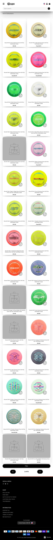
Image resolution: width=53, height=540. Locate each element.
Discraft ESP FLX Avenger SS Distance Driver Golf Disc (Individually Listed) (38, 330)
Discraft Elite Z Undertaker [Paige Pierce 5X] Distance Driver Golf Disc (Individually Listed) (14, 240)
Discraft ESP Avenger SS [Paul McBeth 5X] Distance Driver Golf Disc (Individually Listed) (14, 300)
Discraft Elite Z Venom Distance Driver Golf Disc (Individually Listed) (38, 240)
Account (47, 4)
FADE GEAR (5, 494)
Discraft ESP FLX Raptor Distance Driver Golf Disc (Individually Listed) (14, 389)
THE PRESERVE (6, 501)
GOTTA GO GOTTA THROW (9, 497)
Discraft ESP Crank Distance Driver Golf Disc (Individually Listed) (38, 300)
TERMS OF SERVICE (8, 514)
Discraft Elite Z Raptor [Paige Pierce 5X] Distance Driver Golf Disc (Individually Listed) (14, 181)
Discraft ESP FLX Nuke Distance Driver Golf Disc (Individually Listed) (38, 359)
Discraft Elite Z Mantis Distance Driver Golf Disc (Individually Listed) (38, 62)
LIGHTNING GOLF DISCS (9, 499)
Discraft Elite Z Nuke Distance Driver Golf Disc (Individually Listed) (14, 92)
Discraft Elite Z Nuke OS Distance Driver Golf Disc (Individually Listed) (38, 92)
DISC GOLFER (6, 492)
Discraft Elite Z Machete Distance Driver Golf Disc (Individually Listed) (14, 62)
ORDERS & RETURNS (8, 512)
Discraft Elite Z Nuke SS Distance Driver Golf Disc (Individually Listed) (14, 121)
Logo (10, 3)
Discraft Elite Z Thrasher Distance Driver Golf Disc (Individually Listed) (38, 211)
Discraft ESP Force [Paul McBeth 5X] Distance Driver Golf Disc (38, 448)
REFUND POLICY (7, 517)
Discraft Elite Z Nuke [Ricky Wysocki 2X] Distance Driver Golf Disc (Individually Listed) (38, 121)
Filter (26, 466)
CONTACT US (6, 510)
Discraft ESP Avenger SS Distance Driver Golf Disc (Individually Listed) (38, 270)
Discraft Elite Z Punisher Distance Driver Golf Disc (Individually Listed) (14, 151)
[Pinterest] (5, 483)
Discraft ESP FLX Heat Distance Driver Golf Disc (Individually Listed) (14, 359)
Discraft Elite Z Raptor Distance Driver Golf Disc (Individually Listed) (38, 151)
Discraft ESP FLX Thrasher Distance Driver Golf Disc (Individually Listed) (14, 419)
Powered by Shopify (31, 537)
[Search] (49, 8)
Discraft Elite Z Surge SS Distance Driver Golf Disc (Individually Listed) (14, 211)
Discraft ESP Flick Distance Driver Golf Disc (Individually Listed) (14, 330)
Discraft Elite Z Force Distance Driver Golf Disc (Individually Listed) (14, 32)
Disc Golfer (23, 537)
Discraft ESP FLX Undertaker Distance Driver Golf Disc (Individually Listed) (38, 419)
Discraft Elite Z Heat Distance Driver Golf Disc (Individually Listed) (38, 32)
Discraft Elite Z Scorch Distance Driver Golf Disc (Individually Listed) (38, 181)
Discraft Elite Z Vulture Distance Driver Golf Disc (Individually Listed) (14, 270)
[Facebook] (3, 483)
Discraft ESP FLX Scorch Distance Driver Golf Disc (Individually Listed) (38, 389)
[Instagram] (7, 483)
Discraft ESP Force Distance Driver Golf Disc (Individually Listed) (14, 448)
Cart (49, 4)
